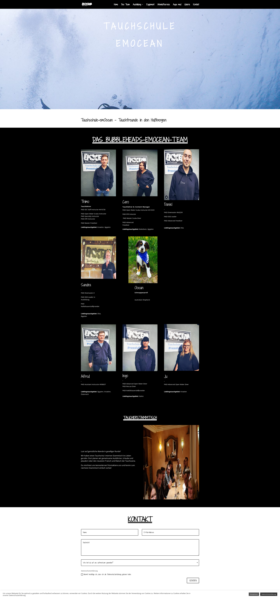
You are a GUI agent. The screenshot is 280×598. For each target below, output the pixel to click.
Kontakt (196, 5)
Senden (193, 580)
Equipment (150, 5)
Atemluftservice (164, 5)
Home (116, 5)
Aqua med (177, 5)
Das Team (125, 5)
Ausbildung (137, 5)
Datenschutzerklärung (269, 594)
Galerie (187, 5)
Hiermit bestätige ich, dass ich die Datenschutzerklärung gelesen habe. (107, 574)
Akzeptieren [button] (254, 594)
